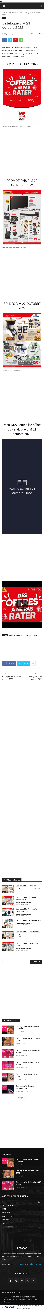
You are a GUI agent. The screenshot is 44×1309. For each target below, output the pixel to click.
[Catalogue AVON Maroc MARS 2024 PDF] (8, 1030)
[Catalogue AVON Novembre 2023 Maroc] (8, 1065)
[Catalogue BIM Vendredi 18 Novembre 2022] (8, 912)
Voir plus (21, 1098)
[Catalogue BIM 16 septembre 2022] (8, 946)
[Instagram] (16, 1280)
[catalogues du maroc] (3, 34)
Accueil (4, 13)
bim (10, 635)
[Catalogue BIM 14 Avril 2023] (8, 889)
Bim (21, 13)
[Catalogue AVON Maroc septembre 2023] (8, 1089)
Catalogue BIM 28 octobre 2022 (28, 932)
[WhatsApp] (21, 40)
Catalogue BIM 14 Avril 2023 (26, 886)
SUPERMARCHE (13, 13)
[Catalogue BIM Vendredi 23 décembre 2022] (8, 900)
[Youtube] (33, 1280)
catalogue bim (18, 635)
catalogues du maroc (14, 34)
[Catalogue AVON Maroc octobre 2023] (8, 1077)
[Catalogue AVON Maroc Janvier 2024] (8, 1041)
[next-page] (7, 954)
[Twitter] (10, 40)
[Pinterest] (15, 40)
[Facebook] (4, 40)
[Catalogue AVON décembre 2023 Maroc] (8, 1053)
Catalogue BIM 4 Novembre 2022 (28, 920)
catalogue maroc (31, 635)
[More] (33, 663)
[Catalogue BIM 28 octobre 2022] (8, 935)
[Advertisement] (22, 152)
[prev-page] (3, 954)
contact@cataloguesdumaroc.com (28, 1264)
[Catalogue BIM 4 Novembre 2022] (8, 923)
